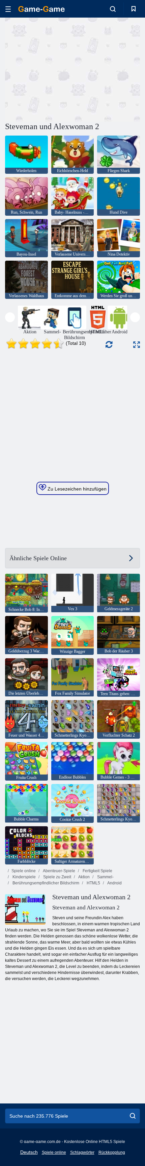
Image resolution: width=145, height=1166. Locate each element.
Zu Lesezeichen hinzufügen (76, 489)
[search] (132, 1116)
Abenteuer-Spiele (58, 870)
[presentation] (10, 317)
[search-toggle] (113, 8)
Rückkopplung (111, 1152)
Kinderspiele (23, 877)
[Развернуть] (136, 344)
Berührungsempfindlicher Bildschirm (45, 883)
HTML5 (93, 883)
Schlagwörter (82, 1152)
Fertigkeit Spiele (97, 870)
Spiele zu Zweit (56, 877)
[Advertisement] (62, 68)
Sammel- (105, 877)
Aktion (84, 877)
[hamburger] (8, 9)
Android (114, 883)
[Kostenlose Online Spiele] (41, 9)
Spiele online (23, 870)
